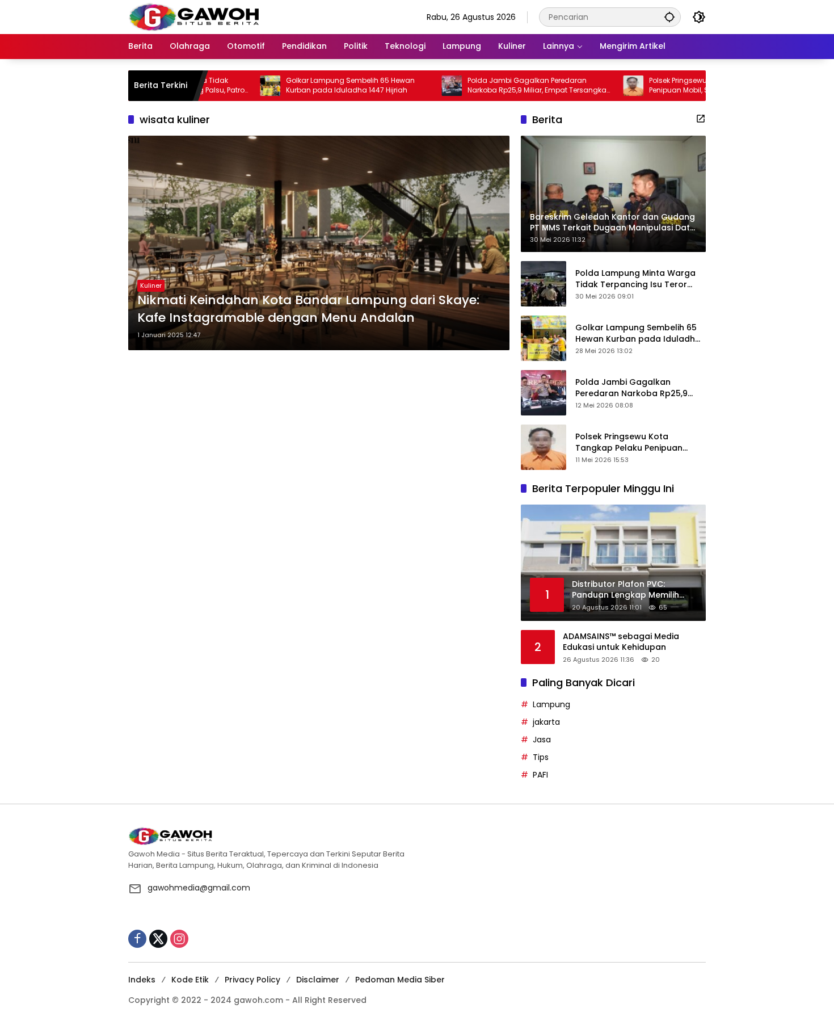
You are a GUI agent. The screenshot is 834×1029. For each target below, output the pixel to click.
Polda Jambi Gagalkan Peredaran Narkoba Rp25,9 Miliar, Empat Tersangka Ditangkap (499, 85)
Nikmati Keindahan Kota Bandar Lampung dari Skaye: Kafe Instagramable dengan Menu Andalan (308, 309)
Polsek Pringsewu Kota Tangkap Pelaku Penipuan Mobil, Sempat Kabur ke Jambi (681, 85)
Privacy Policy (252, 979)
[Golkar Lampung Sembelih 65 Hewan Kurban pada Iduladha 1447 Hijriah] (232, 85)
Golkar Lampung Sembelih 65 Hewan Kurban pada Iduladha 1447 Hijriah (312, 85)
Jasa (542, 739)
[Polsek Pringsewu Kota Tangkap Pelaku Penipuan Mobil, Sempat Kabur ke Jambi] (596, 85)
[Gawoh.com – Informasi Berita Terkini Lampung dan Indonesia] (193, 16)
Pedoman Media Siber (400, 979)
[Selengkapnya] (701, 119)
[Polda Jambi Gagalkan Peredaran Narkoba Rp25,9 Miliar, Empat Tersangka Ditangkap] (414, 85)
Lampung (551, 704)
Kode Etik (190, 979)
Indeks (141, 979)
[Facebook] (137, 939)
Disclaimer (317, 979)
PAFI (540, 774)
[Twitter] (158, 939)
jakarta (546, 722)
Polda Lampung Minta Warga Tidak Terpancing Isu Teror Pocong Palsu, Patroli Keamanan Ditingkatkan (635, 279)
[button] (669, 16)
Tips (541, 757)
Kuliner (151, 285)
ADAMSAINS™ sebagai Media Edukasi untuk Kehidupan (621, 642)
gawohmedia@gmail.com (199, 887)
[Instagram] (179, 939)
